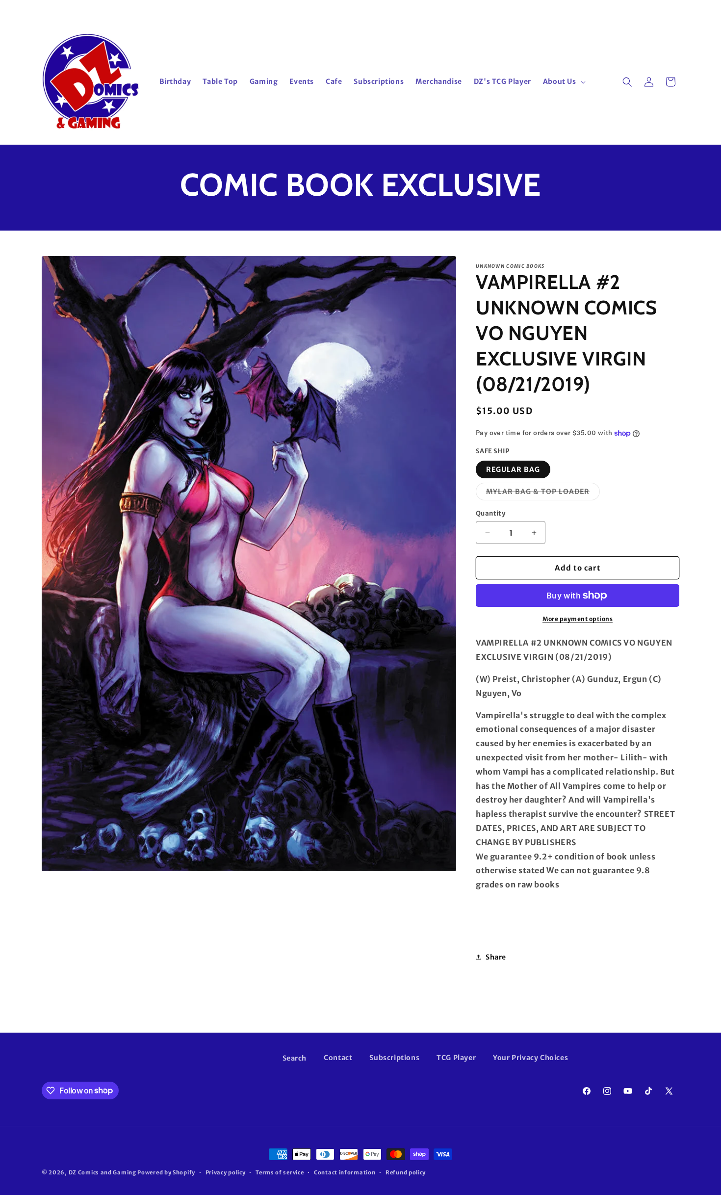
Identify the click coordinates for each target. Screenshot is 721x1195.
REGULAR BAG (513, 469)
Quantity (490, 513)
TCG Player (456, 1057)
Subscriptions (394, 1057)
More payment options (577, 619)
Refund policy (406, 1172)
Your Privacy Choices (530, 1057)
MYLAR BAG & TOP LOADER (543, 493)
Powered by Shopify (166, 1172)
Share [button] (496, 957)
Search (295, 1058)
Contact (338, 1057)
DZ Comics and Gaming (102, 1172)
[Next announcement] (484, 9)
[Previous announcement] (236, 9)
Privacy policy (226, 1172)
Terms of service (280, 1172)
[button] (563, 81)
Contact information (344, 1172)
